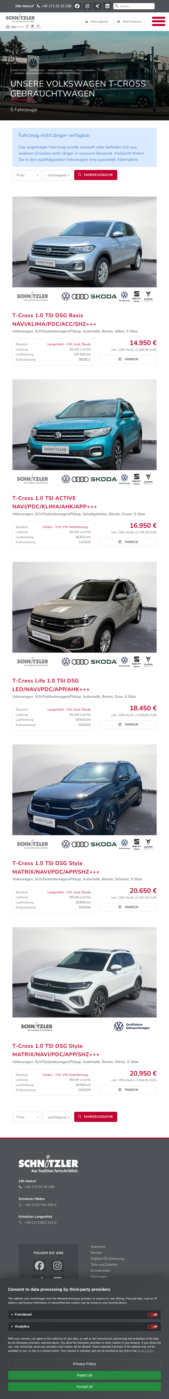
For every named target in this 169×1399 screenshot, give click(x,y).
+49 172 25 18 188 (55, 6)
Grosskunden (100, 1270)
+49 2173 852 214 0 (40, 1222)
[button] (26, 175)
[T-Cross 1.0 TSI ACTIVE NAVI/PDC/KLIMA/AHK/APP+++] (84, 433)
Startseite (98, 1247)
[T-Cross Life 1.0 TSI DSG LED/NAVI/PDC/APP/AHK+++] (84, 615)
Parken (131, 359)
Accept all (84, 1387)
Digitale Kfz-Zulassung (107, 1258)
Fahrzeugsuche (99, 22)
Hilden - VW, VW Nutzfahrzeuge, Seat (70, 527)
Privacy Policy (84, 1364)
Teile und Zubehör (104, 1264)
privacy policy (145, 1350)
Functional (23, 1314)
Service (96, 1252)
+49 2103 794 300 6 (40, 1205)
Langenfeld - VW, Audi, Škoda (69, 344)
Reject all (84, 1375)
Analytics (22, 1326)
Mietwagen (99, 1276)
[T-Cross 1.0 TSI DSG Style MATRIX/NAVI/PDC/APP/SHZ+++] (84, 798)
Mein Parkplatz (131, 22)
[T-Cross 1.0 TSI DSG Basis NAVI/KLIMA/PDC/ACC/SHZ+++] (84, 250)
